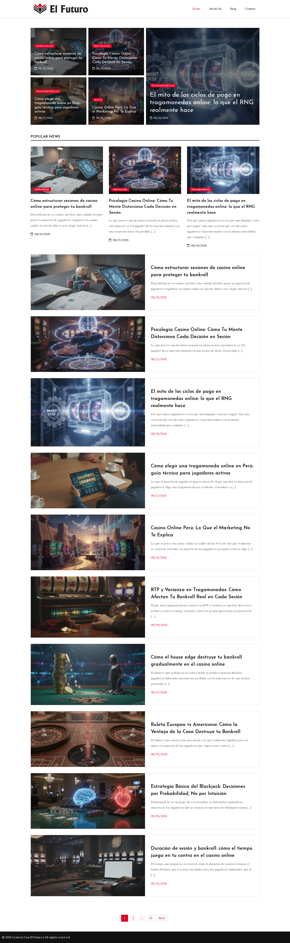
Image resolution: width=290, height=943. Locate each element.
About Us (215, 8)
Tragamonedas (163, 85)
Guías (98, 99)
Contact (250, 8)
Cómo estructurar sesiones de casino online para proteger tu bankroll (58, 58)
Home (196, 8)
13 (150, 918)
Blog (233, 8)
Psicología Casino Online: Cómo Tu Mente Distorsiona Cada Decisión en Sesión (114, 58)
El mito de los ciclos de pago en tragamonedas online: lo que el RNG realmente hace (202, 102)
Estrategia (45, 45)
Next (162, 918)
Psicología (102, 45)
